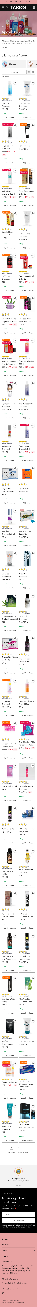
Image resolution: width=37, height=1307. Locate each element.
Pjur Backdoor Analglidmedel (24, 957)
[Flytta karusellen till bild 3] (19, 1185)
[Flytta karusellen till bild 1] (16, 1185)
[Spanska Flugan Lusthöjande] (10, 218)
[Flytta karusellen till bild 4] (20, 1185)
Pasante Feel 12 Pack (9, 786)
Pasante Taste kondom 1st (24, 490)
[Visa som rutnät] (29, 72)
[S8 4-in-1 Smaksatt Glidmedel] (27, 856)
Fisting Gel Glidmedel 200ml (26, 915)
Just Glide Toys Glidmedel (24, 104)
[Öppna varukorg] (34, 7)
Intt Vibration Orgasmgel (6, 277)
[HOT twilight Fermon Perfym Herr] (27, 813)
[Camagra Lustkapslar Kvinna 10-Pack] (10, 728)
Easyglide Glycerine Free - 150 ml (26, 702)
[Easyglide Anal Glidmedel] (10, 130)
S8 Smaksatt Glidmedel (6, 447)
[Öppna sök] (7, 7)
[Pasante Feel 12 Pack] (10, 771)
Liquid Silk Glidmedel (23, 617)
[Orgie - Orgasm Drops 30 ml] (27, 643)
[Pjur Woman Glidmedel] (10, 686)
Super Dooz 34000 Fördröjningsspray (9, 362)
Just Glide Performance (6, 575)
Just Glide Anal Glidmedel (24, 235)
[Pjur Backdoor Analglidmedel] (27, 941)
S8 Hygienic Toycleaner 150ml (8, 192)
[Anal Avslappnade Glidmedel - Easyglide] (27, 388)
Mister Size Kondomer (23, 575)
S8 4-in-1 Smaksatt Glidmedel (26, 871)
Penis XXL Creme (25, 145)
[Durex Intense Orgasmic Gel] (27, 431)
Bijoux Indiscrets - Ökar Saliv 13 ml (8, 915)
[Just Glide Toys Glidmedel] (27, 88)
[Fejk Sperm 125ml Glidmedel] (10, 388)
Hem (3, 27)
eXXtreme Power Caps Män (25, 532)
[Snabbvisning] (15, 83)
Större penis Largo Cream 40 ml (26, 1085)
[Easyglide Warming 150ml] (27, 346)
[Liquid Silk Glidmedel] (27, 601)
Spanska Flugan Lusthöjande (7, 233)
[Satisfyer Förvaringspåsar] (10, 1026)
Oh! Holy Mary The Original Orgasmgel (9, 320)
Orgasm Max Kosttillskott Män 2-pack (9, 491)
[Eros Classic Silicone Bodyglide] (10, 984)
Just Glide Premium (26, 1041)
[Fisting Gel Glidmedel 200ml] (27, 898)
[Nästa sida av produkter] (27, 1147)
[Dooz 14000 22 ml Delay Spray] (27, 261)
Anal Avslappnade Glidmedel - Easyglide (26, 406)
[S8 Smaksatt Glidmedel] (10, 431)
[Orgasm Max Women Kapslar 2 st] (10, 643)
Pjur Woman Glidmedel (6, 702)
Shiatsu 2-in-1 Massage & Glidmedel (7, 1129)
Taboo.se (16, 1300)
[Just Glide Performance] (10, 558)
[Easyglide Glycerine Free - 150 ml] (27, 686)
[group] (10, 100)
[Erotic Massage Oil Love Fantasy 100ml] (10, 941)
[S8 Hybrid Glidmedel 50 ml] (10, 516)
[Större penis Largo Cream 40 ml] (27, 1069)
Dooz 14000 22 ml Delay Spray (26, 277)
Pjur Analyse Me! (8, 828)
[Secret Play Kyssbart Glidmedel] (27, 771)
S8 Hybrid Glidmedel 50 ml (8, 532)
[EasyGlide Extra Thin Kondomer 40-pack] (27, 728)
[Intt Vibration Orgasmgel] (10, 261)
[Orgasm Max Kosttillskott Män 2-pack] (10, 473)
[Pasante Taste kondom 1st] (27, 473)
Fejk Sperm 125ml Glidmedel (8, 405)
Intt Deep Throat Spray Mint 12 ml (25, 320)
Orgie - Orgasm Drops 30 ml (25, 660)
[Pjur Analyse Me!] (10, 813)
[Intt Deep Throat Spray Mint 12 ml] (27, 303)
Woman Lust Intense (9, 1082)
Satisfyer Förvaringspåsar (8, 1042)
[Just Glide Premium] (27, 1026)
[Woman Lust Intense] (10, 1069)
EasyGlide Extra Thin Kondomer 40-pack (27, 743)
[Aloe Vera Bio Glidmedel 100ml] (27, 984)
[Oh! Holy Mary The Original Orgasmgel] (10, 303)
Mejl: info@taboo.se (11, 1279)
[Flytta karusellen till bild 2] (17, 1185)
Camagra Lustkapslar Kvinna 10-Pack (9, 745)
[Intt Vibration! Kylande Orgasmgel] (27, 1111)
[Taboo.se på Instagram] (2, 1293)
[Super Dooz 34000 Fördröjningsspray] (10, 346)
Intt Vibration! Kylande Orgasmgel (26, 1126)
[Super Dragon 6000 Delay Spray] (27, 176)
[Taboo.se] (18, 7)
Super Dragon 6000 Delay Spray (26, 192)
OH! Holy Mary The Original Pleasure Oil (10, 617)
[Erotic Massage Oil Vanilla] (10, 856)
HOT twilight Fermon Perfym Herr (27, 830)
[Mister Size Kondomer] (27, 558)
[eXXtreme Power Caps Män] (27, 516)
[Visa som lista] (33, 72)
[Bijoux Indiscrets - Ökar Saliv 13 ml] (10, 898)
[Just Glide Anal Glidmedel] (27, 218)
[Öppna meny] (3, 7)
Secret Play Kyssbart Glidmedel (26, 787)
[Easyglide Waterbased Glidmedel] (10, 88)
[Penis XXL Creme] (27, 130)
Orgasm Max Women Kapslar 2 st (10, 658)
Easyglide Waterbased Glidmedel (6, 106)
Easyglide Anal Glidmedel (7, 147)
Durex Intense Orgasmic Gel (24, 447)
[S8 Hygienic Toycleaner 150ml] (10, 176)
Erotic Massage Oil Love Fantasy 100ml (9, 957)
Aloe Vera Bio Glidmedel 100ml (25, 1000)
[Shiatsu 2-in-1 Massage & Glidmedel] (10, 1111)
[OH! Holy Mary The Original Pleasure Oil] (10, 601)
